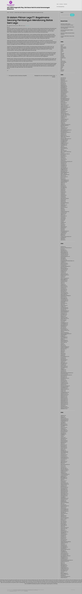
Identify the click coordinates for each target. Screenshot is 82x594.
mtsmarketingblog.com (65, 181)
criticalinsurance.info (64, 127)
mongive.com (63, 123)
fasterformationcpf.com (65, 278)
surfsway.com (63, 460)
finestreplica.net (63, 504)
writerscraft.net (63, 137)
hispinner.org (63, 126)
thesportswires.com (64, 305)
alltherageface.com (64, 565)
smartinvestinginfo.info (64, 509)
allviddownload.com (64, 96)
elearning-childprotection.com (66, 138)
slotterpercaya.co (64, 380)
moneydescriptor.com (64, 299)
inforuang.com (63, 155)
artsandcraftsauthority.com (65, 576)
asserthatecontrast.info (65, 198)
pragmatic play (18, 581)
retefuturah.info (63, 507)
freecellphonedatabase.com (65, 266)
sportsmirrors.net (64, 315)
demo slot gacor (63, 48)
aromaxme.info (63, 197)
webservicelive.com (64, 577)
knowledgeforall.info (64, 140)
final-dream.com (63, 521)
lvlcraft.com (63, 463)
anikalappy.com (63, 500)
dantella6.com (63, 110)
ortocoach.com (63, 370)
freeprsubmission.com (64, 531)
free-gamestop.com (64, 269)
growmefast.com (63, 328)
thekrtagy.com (63, 550)
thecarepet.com (63, 249)
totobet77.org (63, 391)
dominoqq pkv (43, 583)
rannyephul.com (63, 166)
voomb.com (63, 321)
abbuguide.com (63, 450)
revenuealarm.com (64, 571)
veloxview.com (63, 405)
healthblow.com (63, 134)
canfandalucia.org (64, 546)
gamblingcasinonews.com (65, 98)
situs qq (62, 50)
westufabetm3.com (64, 406)
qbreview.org (63, 101)
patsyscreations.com (64, 430)
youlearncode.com (64, 448)
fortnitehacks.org (64, 212)
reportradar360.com (64, 168)
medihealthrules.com (64, 542)
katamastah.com (63, 348)
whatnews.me (63, 519)
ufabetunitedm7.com (64, 400)
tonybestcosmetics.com (65, 561)
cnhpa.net (62, 343)
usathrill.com (63, 543)
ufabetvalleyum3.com (64, 404)
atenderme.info (63, 199)
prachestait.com (63, 186)
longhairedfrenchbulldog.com (66, 295)
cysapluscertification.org (65, 211)
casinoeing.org (63, 218)
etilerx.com (62, 503)
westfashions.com (64, 162)
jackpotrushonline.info (64, 264)
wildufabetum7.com (64, 408)
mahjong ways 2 (25, 581)
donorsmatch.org (64, 215)
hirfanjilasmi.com (63, 364)
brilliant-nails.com (64, 173)
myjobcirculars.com (64, 106)
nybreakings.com (63, 548)
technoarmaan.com (64, 559)
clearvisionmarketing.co (65, 517)
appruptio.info (63, 239)
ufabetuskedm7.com (64, 401)
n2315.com (62, 146)
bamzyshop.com (63, 537)
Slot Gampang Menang (60, 6)
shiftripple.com (63, 379)
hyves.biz (62, 221)
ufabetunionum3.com (64, 490)
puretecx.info (63, 190)
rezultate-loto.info (64, 485)
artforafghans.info (64, 187)
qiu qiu (62, 45)
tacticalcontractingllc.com (65, 385)
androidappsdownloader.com (66, 132)
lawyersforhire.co (64, 296)
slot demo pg (63, 61)
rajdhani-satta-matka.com (65, 136)
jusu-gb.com (63, 248)
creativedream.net (64, 145)
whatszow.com (63, 453)
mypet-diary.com (64, 159)
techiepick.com (63, 536)
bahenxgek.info (63, 258)
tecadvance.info (63, 191)
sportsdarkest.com (64, 303)
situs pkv (62, 70)
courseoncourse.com (64, 255)
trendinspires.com (64, 165)
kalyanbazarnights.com (65, 113)
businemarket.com (64, 297)
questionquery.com (64, 171)
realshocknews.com (64, 338)
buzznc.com (63, 562)
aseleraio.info (63, 351)
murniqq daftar (68, 581)
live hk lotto (63, 63)
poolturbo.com (63, 185)
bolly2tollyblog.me (64, 226)
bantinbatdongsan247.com (65, 256)
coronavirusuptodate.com (65, 474)
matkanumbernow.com (65, 104)
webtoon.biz (63, 304)
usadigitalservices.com (64, 143)
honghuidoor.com (64, 115)
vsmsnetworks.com (64, 81)
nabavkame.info (63, 233)
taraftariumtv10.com (64, 170)
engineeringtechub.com (65, 318)
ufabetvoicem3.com (64, 494)
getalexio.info (63, 355)
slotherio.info (63, 210)
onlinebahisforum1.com (64, 419)
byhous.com (63, 230)
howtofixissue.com (64, 93)
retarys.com (63, 277)
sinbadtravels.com (64, 270)
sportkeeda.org (63, 358)
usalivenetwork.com (64, 262)
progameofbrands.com (65, 100)
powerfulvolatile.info (64, 207)
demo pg (62, 64)
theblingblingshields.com (65, 310)
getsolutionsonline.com (64, 125)
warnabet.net (63, 224)
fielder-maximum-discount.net (66, 151)
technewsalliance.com (64, 510)
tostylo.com (63, 283)
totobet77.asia (63, 390)
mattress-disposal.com (65, 332)
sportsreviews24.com (64, 324)
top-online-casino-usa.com (65, 114)
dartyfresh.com (63, 439)
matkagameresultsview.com (65, 124)
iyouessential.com (64, 445)
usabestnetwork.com (64, 273)
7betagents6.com (64, 473)
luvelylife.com (63, 157)
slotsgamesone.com (64, 111)
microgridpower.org (64, 367)
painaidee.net (63, 302)
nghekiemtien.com (64, 182)
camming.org (63, 422)
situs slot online (42, 579)
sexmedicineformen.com (65, 378)
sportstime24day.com (64, 308)
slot (7, 70)
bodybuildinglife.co (64, 334)
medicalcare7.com (64, 120)
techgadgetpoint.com (64, 322)
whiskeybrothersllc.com (65, 407)
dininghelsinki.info (63, 501)
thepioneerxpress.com (64, 91)
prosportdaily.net (64, 524)
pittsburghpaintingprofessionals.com (67, 372)
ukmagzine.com (63, 271)
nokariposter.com (64, 128)
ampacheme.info (63, 195)
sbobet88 (29, 583)
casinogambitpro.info (64, 253)
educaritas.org (63, 432)
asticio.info (62, 352)
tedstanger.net (63, 512)
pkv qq (41, 582)
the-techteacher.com (64, 554)
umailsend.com (63, 276)
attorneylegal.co (63, 320)
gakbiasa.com (63, 234)
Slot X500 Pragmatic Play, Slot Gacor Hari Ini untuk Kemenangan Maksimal (28, 8)
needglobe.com (63, 369)
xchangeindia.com (64, 551)
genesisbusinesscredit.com (65, 153)
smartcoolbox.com (64, 381)
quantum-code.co (64, 518)
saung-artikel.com (64, 290)
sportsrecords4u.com (64, 487)
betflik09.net (63, 435)
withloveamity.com (64, 447)
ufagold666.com (63, 532)
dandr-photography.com (65, 174)
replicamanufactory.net (65, 484)
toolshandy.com (63, 163)
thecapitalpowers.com (64, 386)
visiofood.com (63, 529)
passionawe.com (63, 371)
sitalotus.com (63, 344)
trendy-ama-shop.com (65, 527)
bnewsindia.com (63, 535)
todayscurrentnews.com (65, 389)
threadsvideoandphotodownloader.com (67, 260)
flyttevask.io (63, 228)
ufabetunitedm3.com (64, 398)
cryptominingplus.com (64, 293)
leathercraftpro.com (64, 366)
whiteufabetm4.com (64, 499)
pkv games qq (32, 582)
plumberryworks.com (64, 373)
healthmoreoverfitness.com (65, 107)
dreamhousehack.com (64, 553)
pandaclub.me (63, 227)
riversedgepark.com (64, 425)
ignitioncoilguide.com (64, 573)
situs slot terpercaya (32, 579)
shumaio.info (63, 209)
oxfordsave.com (63, 287)
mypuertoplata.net (64, 90)
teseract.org (63, 526)
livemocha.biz (63, 219)
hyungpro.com (63, 306)
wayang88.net (63, 497)
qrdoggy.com (63, 335)
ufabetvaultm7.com (64, 492)
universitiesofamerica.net (65, 99)
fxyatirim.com (63, 449)
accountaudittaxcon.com (65, 356)
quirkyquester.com (64, 377)
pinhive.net (62, 223)
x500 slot (47, 579)
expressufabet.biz (64, 89)
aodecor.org (63, 214)
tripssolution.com (63, 467)
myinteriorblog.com (64, 534)
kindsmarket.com (64, 156)
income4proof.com (64, 431)
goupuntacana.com (64, 424)
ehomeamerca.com (64, 454)
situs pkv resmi (63, 57)
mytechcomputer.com (64, 574)
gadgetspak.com (63, 476)
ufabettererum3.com (64, 393)
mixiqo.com (62, 368)
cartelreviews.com (64, 459)
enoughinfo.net (63, 222)
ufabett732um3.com (64, 513)
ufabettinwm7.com (64, 396)
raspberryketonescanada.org (66, 541)
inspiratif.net (63, 79)
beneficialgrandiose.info (65, 202)
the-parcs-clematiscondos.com (66, 247)
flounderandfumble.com (65, 505)
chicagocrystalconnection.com (66, 236)
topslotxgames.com (64, 108)
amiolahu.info (63, 194)
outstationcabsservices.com (65, 549)
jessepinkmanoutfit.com (65, 274)
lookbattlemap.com (64, 280)
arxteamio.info (63, 354)
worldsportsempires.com (65, 346)
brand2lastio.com (64, 141)
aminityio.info (63, 193)
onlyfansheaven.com (64, 148)
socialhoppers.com (64, 144)
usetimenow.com (63, 133)
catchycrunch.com (64, 427)
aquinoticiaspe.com (64, 294)
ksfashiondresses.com (64, 341)
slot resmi (62, 44)
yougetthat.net (63, 284)
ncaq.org (62, 436)
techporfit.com (63, 84)
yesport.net (63, 282)
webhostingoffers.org (64, 452)
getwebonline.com (64, 147)
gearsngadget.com (64, 477)
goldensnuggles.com (64, 279)
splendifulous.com (64, 486)
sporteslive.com (63, 309)
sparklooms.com (63, 384)
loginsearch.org (63, 213)
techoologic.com (63, 540)
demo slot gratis (63, 62)
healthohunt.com (63, 506)
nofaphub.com (63, 428)
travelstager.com (64, 164)
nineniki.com (63, 118)
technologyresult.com (64, 451)
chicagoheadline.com (64, 420)
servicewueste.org (64, 102)
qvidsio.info (62, 208)
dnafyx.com (63, 443)
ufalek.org (62, 331)
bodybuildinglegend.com (65, 172)
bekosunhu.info (63, 201)
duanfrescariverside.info (65, 502)
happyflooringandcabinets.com (66, 333)
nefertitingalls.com (64, 429)
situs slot (62, 54)
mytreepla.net (63, 481)
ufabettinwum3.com (64, 397)
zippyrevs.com (63, 103)
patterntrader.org (64, 342)
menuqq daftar (61, 581)
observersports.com (64, 292)
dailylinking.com (63, 442)
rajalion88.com (63, 423)
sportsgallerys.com (64, 314)
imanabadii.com (63, 237)
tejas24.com (63, 184)
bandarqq (62, 69)
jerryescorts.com (63, 319)
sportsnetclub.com (64, 285)
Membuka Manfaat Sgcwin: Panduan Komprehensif (67, 31)
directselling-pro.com (64, 569)
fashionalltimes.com (64, 556)
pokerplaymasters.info (64, 254)
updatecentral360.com (65, 347)
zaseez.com (63, 426)
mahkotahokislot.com (64, 329)
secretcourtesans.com (64, 418)
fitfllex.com (62, 152)
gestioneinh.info (63, 523)
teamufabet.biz (63, 94)
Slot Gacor (27, 25)
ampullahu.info (63, 196)
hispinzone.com (63, 112)
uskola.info (62, 514)
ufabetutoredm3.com (64, 402)
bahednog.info (63, 257)
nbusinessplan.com (64, 86)
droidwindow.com (64, 530)
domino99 (62, 53)
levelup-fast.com (63, 480)
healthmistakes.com (64, 340)
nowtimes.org (63, 216)
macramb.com (63, 158)
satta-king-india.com (64, 468)
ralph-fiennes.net (64, 150)
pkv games (62, 56)
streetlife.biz (63, 220)
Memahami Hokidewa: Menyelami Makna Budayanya (67, 34)
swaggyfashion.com (64, 169)
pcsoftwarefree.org (64, 441)
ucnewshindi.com (63, 265)
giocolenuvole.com (64, 444)
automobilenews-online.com (65, 555)
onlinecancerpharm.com (65, 330)
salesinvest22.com (64, 525)
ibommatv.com (63, 83)
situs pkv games (63, 47)
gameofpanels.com (64, 131)
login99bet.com (63, 417)
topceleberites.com (64, 488)
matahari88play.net (64, 298)
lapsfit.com (62, 479)
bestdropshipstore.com (65, 457)
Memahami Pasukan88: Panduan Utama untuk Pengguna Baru (67, 28)
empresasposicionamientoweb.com (67, 560)
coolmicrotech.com (64, 552)
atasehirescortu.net (64, 317)
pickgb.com (63, 339)
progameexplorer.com (64, 567)
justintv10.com (63, 177)
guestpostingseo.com (64, 252)
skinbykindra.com (64, 564)
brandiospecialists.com (64, 119)
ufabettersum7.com (64, 395)
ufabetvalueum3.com (64, 491)
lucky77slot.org (63, 327)
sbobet (62, 49)
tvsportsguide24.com (64, 323)
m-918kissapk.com (64, 232)
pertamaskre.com (64, 259)
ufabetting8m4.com (64, 489)
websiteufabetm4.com (64, 498)
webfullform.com (63, 95)
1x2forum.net (63, 416)
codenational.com (64, 566)
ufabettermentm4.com (65, 394)
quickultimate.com (64, 376)
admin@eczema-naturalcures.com (13, 25)
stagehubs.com (63, 415)
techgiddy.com (63, 261)
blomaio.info (63, 203)
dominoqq (62, 55)
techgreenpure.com (64, 456)
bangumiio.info (63, 200)
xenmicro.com (63, 437)
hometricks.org (63, 365)
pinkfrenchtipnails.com (64, 311)
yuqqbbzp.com (63, 472)
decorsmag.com (63, 97)
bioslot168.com (63, 575)
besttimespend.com (64, 359)
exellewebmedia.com (64, 268)
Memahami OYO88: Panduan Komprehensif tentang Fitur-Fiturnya (67, 24)
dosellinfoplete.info (64, 205)
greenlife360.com (64, 87)
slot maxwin (55, 579)
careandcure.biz (63, 360)
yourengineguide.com (64, 547)
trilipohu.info (63, 238)
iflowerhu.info (63, 235)
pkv (61, 52)
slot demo (31, 581)
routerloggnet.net (64, 109)
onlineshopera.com (64, 438)
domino (62, 66)
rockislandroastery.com (65, 568)
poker (18, 582)
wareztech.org (63, 272)
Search (62, 12)
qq (47, 583)
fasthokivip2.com (63, 291)
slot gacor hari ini (62, 579)
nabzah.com (63, 122)
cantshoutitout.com (64, 88)
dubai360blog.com (64, 326)
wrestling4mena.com (64, 139)
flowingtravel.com (64, 116)
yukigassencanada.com (65, 469)
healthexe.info (63, 189)
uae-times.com (63, 77)
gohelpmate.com (64, 135)
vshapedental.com (64, 544)
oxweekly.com (63, 160)
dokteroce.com (63, 175)
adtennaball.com (63, 121)
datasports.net (63, 316)
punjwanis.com (63, 246)
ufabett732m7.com (64, 528)
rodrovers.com (63, 466)
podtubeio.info (63, 206)
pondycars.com (63, 538)
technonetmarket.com (64, 511)
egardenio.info (63, 353)
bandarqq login (22, 582)
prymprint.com (63, 357)
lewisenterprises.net (64, 440)
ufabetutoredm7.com (64, 403)
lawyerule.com (63, 178)
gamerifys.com (63, 78)
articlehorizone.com (64, 471)
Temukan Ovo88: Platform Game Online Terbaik (67, 37)
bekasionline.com (64, 85)
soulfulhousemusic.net (64, 383)
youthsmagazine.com (64, 301)
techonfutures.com (64, 539)
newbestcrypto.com (64, 286)
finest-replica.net (64, 522)
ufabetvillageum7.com (64, 493)
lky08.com (62, 149)
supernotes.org (63, 345)
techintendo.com (63, 455)
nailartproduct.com (64, 461)
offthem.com (63, 82)
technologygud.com (64, 336)
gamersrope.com (64, 267)
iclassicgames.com (64, 289)
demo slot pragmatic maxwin (8, 581)
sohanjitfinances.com (64, 382)
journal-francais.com (64, 176)
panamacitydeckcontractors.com (66, 161)
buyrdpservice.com (64, 281)
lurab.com (62, 572)
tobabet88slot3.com (64, 388)
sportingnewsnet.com (64, 307)
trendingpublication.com (65, 392)
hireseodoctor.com (64, 478)
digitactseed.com (64, 462)
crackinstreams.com (64, 475)
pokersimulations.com (64, 482)
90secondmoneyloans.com (65, 464)
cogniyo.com (63, 361)
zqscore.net (63, 349)
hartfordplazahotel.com (65, 231)
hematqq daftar (74, 581)
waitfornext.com (63, 516)
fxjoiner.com (63, 563)
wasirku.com (63, 183)
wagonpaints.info (63, 515)
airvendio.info (63, 188)
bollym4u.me (63, 225)
